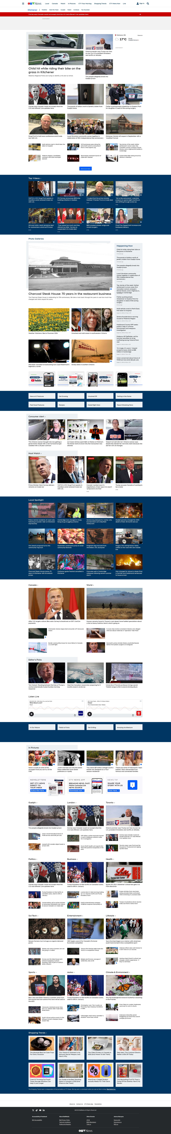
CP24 (88, 1120)
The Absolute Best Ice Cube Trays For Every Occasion (42, 1053)
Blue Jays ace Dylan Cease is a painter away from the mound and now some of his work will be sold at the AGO (46, 999)
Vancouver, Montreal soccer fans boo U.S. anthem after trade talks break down (52, 1008)
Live (124, 3)
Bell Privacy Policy (64, 1120)
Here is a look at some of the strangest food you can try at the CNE (40, 769)
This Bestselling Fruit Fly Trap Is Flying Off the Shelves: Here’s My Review (128, 1081)
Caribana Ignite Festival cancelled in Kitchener (71, 572)
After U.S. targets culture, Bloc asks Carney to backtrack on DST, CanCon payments (54, 622)
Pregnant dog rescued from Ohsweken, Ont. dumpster (96, 546)
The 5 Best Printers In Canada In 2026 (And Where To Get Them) (99, 1053)
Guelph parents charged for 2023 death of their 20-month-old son (127, 521)
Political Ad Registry (65, 1124)
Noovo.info (117, 1120)
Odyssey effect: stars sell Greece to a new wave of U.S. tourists (130, 948)
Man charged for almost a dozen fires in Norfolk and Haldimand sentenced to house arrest (129, 573)
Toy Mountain (85, 10)
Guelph (63, 10)
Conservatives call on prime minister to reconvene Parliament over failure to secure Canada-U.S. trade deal (53, 904)
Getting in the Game (124, 396)
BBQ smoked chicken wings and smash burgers (98, 226)
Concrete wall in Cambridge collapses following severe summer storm (99, 573)
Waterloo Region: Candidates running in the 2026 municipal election (51, 157)
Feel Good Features (37, 405)
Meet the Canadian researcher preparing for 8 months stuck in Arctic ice (83, 686)
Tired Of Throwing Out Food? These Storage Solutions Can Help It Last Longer (40, 1081)
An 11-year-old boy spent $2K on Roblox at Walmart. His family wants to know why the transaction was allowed (85, 444)
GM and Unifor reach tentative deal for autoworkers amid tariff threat (41, 226)
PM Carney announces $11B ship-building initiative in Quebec (69, 199)
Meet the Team (54, 10)
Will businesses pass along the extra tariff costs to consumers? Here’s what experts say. (91, 146)
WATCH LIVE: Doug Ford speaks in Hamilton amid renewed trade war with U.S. (40, 200)
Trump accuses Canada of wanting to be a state (129, 486)
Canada (55, 3)
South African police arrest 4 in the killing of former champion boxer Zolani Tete (53, 1019)
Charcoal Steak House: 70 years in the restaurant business (69, 293)
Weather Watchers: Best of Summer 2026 (43, 333)
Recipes (62, 405)
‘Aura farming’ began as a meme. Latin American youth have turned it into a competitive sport (123, 942)
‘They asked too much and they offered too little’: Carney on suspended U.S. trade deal (69, 227)
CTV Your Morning (84, 3)
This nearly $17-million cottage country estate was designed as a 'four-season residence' (100, 769)
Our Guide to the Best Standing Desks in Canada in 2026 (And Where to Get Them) (70, 1081)
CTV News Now (114, 3)
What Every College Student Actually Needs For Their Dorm (99, 1080)
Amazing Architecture (125, 727)
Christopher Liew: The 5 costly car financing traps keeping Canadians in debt (92, 1007)
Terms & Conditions (65, 1122)
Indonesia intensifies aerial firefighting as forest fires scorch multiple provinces (129, 1016)
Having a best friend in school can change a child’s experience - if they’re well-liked (130, 960)
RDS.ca (116, 1124)
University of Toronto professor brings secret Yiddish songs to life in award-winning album (122, 686)
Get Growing (63, 396)
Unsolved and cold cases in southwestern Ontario (89, 333)
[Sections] (23, 3)
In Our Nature (35, 727)
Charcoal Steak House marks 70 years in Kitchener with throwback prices (40, 573)
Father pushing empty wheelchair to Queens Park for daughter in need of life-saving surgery (123, 107)
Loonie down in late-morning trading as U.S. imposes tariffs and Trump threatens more (92, 893)
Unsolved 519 (92, 396)
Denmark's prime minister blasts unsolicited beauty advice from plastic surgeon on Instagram (122, 643)
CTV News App (88, 1104)
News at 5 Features (37, 396)
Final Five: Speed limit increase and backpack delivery (128, 226)
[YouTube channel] (40, 1110)
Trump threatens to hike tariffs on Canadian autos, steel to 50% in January (52, 893)
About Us (72, 1104)
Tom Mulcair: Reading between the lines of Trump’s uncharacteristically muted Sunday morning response (46, 687)
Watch (63, 3)
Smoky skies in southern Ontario (83, 364)
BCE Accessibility (37, 1120)
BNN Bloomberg (91, 1122)
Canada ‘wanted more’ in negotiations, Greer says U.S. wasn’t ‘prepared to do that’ (99, 487)
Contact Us (79, 1104)
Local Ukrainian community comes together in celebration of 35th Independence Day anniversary (85, 137)
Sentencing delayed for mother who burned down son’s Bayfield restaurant (99, 522)
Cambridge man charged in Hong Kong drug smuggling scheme (69, 521)
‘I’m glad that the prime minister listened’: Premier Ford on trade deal (100, 199)
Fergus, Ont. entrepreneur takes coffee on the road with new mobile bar (128, 547)
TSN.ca (89, 1124)
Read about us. (111, 1089)
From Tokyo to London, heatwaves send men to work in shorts (130, 1005)
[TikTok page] (37, 1110)
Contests (76, 10)
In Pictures (72, 3)
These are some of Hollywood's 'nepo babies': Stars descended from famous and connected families (129, 769)
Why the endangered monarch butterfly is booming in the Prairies (124, 998)
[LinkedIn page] (44, 1110)
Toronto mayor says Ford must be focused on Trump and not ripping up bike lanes (130, 847)
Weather (44, 10)
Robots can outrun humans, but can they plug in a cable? (53, 949)
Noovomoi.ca (117, 1122)
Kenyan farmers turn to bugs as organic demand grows (45, 942)
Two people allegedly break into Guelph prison (45, 828)
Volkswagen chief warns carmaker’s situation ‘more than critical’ (92, 1016)
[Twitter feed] (33, 1110)
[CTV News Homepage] (34, 4)
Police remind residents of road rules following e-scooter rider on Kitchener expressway (41, 522)
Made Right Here (94, 405)
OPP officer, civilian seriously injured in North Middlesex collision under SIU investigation (92, 837)
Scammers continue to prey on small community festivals (70, 546)
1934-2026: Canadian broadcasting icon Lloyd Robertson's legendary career (48, 365)
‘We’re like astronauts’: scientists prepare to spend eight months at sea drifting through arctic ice (128, 200)
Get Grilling (92, 727)
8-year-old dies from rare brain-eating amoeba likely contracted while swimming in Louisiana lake (130, 893)
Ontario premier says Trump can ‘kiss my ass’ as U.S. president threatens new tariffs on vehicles (99, 53)
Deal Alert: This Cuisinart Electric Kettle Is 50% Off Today (129, 1053)
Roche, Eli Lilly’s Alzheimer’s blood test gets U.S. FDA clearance (123, 885)
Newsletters (98, 1104)
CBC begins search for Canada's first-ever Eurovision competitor (82, 942)
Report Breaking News (125, 405)
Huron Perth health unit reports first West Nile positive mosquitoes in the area (92, 847)
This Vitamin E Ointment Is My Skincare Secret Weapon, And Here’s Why (69, 1054)
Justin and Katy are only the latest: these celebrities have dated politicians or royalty (70, 769)
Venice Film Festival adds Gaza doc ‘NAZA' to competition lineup (92, 949)
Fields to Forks (64, 727)
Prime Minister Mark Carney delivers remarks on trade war (41, 486)
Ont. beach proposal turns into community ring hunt (39, 546)
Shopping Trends (100, 3)
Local (47, 3)
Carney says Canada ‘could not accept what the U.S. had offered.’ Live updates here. (45, 107)
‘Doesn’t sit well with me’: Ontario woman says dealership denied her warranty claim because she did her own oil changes (124, 444)
